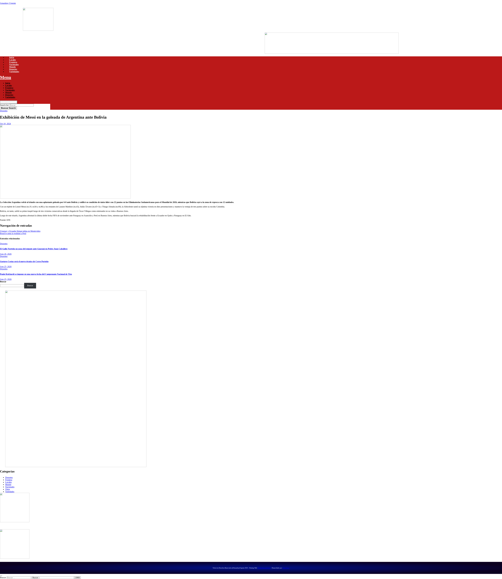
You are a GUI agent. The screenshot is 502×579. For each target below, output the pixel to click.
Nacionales (14, 64)
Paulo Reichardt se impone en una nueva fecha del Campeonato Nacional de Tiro (36, 274)
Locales (12, 60)
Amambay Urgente (8, 3)
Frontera (13, 62)
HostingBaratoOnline (264, 568)
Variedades (14, 71)
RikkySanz (286, 568)
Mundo (12, 67)
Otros (7, 489)
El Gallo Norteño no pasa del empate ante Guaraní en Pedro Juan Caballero (33, 249)
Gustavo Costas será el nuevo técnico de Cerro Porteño (24, 261)
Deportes (13, 69)
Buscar (8, 108)
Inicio (11, 57)
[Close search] (1, 575)
